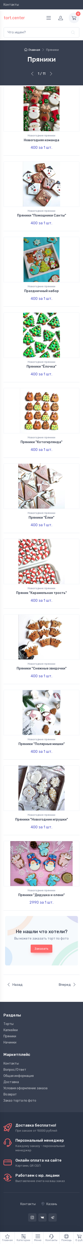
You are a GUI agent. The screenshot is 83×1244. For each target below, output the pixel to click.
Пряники (9, 1036)
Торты (8, 1024)
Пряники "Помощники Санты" (41, 215)
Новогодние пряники (41, 135)
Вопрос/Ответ (14, 1070)
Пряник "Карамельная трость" (41, 593)
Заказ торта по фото (19, 1101)
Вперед (65, 985)
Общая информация (18, 1076)
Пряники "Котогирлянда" (41, 442)
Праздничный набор (41, 291)
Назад (17, 985)
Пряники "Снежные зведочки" (42, 668)
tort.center (14, 17)
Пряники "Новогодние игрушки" (41, 819)
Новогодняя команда (41, 140)
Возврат (10, 1094)
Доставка (11, 1082)
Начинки (9, 1042)
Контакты (11, 5)
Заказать (41, 948)
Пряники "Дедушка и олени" (41, 895)
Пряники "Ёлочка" (41, 367)
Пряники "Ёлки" (41, 518)
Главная (34, 49)
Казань (51, 1204)
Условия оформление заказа (25, 1088)
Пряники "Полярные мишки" (41, 744)
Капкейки (10, 1030)
